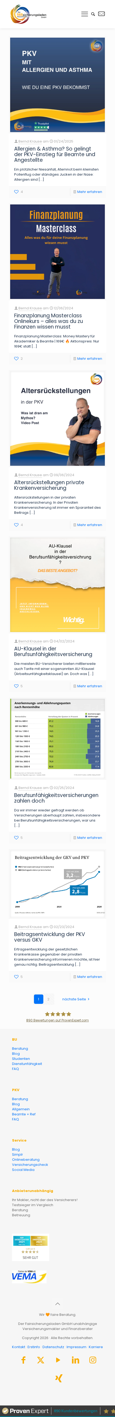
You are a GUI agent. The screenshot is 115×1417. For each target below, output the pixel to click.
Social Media (23, 1169)
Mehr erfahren (89, 191)
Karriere (96, 1346)
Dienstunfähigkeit (27, 1063)
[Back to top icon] (57, 1303)
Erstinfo (34, 1346)
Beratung (20, 1048)
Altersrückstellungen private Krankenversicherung (49, 485)
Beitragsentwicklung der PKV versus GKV (49, 937)
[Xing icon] (59, 1380)
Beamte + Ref (24, 1114)
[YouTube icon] (58, 1361)
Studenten (21, 1058)
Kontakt (18, 1346)
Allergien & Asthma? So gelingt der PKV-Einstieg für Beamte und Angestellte (54, 154)
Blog (16, 1053)
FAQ (15, 1068)
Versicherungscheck (30, 1164)
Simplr (17, 1154)
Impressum (76, 1346)
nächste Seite (74, 999)
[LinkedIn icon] (75, 1361)
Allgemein (21, 1109)
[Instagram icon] (93, 1361)
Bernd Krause (30, 141)
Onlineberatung (26, 1159)
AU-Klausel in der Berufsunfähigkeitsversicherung (53, 651)
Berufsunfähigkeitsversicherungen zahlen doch (56, 798)
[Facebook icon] (23, 1361)
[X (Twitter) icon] (41, 1361)
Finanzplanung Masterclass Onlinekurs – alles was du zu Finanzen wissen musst (48, 321)
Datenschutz (53, 1346)
